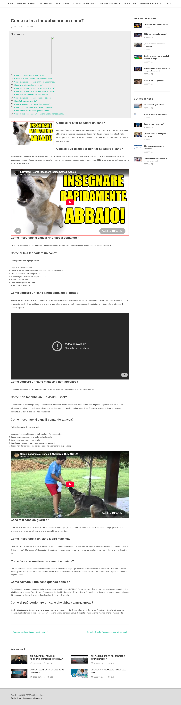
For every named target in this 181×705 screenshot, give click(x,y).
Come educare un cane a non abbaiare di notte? (34, 88)
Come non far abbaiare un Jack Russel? (31, 95)
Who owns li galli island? (154, 105)
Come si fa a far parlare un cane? (28, 85)
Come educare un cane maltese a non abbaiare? (34, 91)
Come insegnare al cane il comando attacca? (33, 98)
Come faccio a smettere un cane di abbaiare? (33, 107)
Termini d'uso (16, 698)
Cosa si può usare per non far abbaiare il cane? (34, 79)
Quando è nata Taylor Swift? (156, 24)
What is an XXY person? (154, 81)
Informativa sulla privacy (32, 698)
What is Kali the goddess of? (156, 114)
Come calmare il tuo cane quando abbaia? (32, 111)
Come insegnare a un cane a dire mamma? (32, 104)
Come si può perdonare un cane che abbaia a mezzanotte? (39, 114)
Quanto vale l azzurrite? (154, 124)
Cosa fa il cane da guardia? (25, 101)
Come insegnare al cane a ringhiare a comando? (34, 82)
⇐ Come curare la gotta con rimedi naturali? (29, 632)
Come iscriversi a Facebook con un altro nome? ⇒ (108, 632)
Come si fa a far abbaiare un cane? (29, 75)
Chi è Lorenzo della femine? (155, 34)
